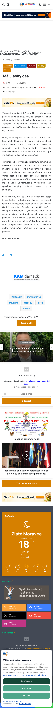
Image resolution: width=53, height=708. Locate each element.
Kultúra (32, 66)
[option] (26, 347)
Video (6, 70)
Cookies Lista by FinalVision (13, 701)
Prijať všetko (26, 681)
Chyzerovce (20, 66)
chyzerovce (35, 296)
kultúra (14, 302)
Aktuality (16, 60)
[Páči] (3, 255)
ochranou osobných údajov (38, 649)
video (27, 308)
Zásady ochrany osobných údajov (32, 675)
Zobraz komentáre (26, 483)
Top (41, 302)
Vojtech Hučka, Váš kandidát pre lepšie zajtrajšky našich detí (26, 349)
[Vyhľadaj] (3, 5)
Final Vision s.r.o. (25, 704)
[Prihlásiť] (8, 5)
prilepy (28, 302)
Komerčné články (26, 343)
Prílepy (41, 66)
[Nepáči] (11, 255)
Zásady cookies (9, 675)
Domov (7, 60)
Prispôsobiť (26, 688)
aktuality (17, 296)
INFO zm (9, 83)
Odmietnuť (26, 695)
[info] (26, 4)
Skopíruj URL (26, 323)
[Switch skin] (39, 6)
